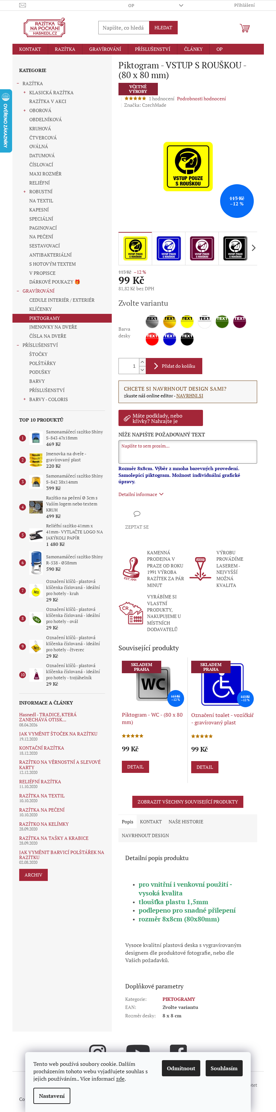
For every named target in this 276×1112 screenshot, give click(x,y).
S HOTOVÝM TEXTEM (52, 264)
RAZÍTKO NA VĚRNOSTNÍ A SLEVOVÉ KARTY (60, 764)
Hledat (163, 27)
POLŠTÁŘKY (42, 363)
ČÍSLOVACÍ (41, 164)
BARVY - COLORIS (48, 399)
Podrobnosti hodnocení (201, 98)
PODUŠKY (39, 372)
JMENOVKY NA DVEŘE (53, 327)
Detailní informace (137, 494)
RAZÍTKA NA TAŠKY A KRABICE (54, 838)
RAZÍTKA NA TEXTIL (42, 795)
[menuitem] (30, 49)
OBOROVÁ (40, 110)
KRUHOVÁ (40, 128)
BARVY (37, 381)
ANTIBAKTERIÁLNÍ (50, 255)
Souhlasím (224, 1068)
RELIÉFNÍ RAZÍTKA (40, 781)
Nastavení (52, 1096)
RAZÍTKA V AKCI (47, 101)
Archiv (33, 875)
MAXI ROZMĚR (45, 173)
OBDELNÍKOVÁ (45, 119)
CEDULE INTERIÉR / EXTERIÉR (62, 300)
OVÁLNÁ (38, 146)
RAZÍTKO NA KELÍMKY (44, 823)
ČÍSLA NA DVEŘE (47, 336)
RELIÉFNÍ (39, 182)
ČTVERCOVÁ (43, 137)
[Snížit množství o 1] (142, 370)
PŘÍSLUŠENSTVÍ (40, 345)
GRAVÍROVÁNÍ (39, 291)
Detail (135, 766)
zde (120, 1078)
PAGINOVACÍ (43, 228)
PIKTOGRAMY (44, 318)
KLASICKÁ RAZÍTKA (51, 92)
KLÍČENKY (40, 309)
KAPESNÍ (39, 209)
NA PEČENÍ (41, 236)
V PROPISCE (42, 273)
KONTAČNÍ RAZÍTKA (41, 747)
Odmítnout (181, 1068)
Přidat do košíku (178, 366)
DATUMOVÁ (42, 155)
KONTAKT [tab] (151, 821)
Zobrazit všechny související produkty (188, 801)
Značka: (145, 105)
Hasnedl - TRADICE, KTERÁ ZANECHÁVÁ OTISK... (48, 717)
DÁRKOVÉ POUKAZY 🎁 (54, 282)
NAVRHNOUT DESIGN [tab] (145, 835)
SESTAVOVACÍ (44, 245)
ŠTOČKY (38, 354)
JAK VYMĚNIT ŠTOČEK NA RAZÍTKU (58, 733)
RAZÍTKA (33, 83)
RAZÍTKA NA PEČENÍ (42, 809)
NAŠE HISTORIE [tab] (186, 821)
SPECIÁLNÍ (41, 219)
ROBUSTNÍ (41, 191)
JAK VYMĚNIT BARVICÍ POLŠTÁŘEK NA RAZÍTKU (61, 855)
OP (131, 5)
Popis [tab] (127, 821)
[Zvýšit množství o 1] (142, 362)
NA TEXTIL (41, 200)
